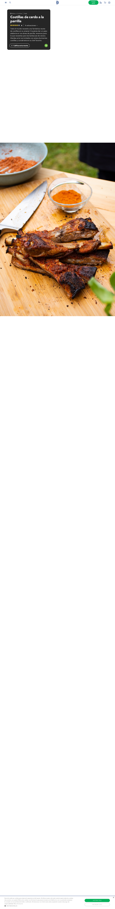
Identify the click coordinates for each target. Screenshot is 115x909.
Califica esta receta (20, 46)
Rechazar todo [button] (97, 904)
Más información (18, 903)
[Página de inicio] (57, 2)
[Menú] (6, 2)
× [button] (113, 897)
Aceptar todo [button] (97, 900)
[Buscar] (10, 2)
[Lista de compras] (105, 2)
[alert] (57, 902)
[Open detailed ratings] (37, 25)
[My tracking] (100, 2)
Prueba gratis (93, 2)
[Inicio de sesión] (109, 2)
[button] (38, 906)
